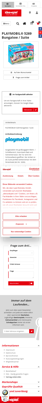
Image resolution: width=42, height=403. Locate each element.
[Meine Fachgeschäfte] (24, 23)
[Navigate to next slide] (35, 54)
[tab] (21, 94)
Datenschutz (11, 353)
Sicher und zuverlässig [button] (14, 391)
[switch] (5, 399)
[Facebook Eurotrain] (40, 36)
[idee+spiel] (11, 12)
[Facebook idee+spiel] (40, 29)
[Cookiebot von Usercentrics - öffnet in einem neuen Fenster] (29, 169)
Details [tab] (20, 176)
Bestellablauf (11, 371)
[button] (30, 13)
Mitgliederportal (12, 362)
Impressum (10, 350)
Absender (13, 257)
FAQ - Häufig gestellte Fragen (17, 374)
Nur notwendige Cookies (21, 232)
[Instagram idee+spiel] (40, 32)
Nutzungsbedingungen (15, 359)
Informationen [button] (10, 345)
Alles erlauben (21, 216)
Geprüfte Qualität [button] (12, 386)
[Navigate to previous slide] (7, 54)
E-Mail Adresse (15, 264)
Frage (12, 271)
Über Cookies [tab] (33, 176)
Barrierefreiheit (12, 356)
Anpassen (20, 224)
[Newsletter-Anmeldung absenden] (31, 331)
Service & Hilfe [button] (10, 366)
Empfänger (14, 251)
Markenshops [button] (10, 382)
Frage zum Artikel (22, 77)
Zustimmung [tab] (8, 176)
